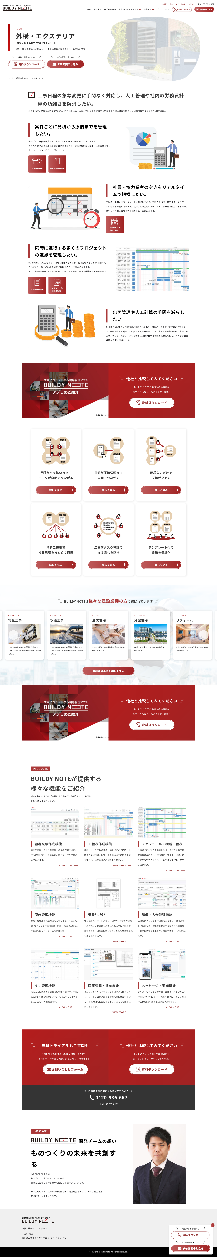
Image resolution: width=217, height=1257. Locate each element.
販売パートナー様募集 (177, 4)
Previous (13, 635)
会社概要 (163, 4)
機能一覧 (147, 9)
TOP (89, 9)
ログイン (191, 4)
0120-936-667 (207, 4)
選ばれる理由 (110, 9)
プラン (160, 9)
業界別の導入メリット (128, 9)
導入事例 (98, 9)
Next (203, 635)
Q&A (167, 9)
